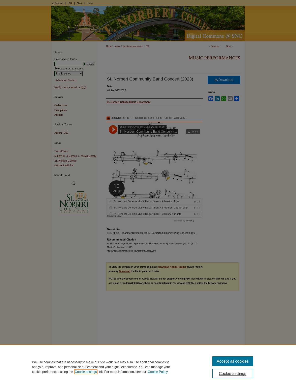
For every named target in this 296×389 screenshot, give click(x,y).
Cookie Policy (158, 372)
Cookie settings (86, 372)
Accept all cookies (233, 361)
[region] (148, 367)
